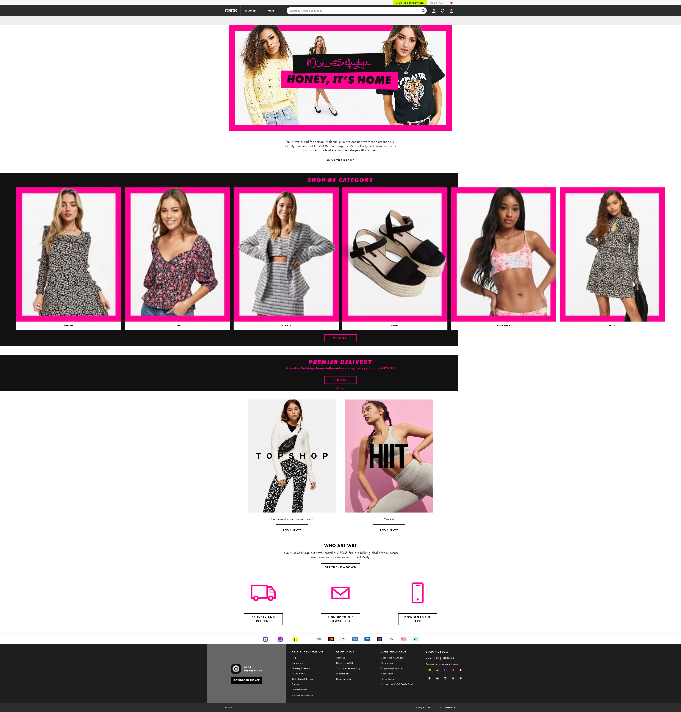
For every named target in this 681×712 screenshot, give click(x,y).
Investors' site (343, 673)
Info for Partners (388, 678)
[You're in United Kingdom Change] (451, 2)
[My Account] (433, 10)
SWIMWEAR (503, 325)
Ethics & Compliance (302, 694)
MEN (271, 10)
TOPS (177, 325)
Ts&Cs (438, 707)
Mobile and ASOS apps (392, 657)
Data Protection (299, 689)
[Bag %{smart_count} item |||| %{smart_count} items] (451, 10)
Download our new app (409, 2)
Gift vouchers (387, 663)
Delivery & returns (301, 668)
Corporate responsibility (348, 668)
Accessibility (450, 707)
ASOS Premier (299, 673)
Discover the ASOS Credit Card (396, 684)
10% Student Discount (303, 678)
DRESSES (68, 325)
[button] (429, 670)
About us (340, 657)
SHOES (394, 325)
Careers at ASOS (345, 663)
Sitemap (296, 684)
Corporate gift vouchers (392, 668)
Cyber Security (343, 678)
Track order (297, 663)
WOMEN (250, 10)
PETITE (612, 325)
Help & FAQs (437, 2)
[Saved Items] (442, 10)
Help (294, 657)
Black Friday (386, 673)
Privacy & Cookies (424, 707)
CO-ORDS (286, 325)
